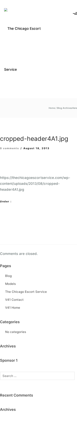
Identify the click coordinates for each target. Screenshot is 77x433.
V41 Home (12, 308)
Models (10, 284)
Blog (8, 276)
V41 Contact (14, 300)
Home (52, 108)
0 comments (9, 148)
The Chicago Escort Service (26, 292)
